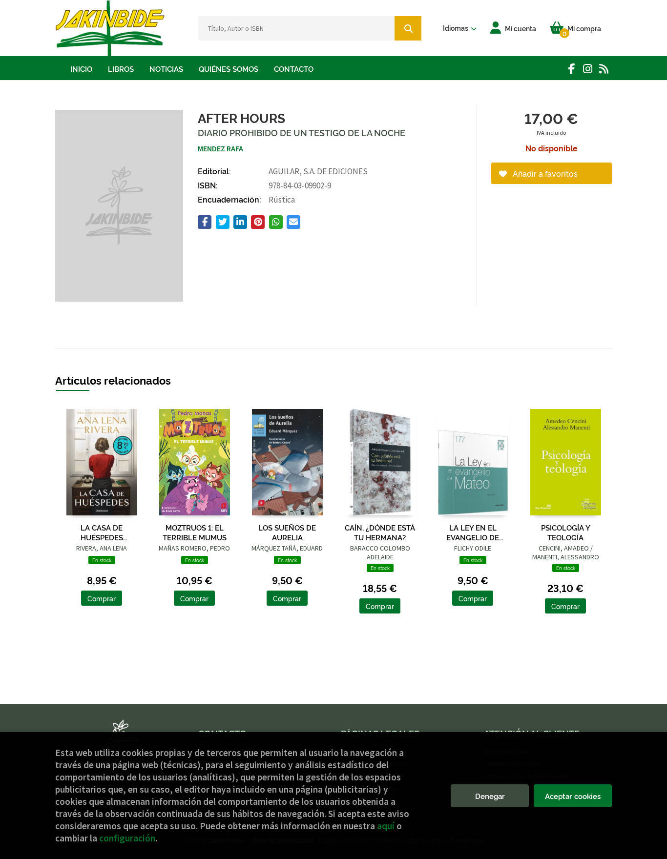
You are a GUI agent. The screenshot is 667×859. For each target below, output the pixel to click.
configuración (127, 838)
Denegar (490, 796)
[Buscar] (408, 28)
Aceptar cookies (573, 796)
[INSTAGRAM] (588, 69)
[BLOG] (604, 69)
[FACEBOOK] (571, 69)
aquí (386, 826)
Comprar (101, 598)
